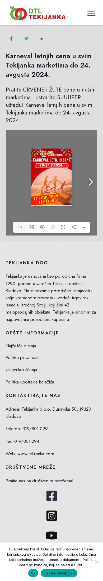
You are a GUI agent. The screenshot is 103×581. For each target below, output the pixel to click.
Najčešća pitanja (21, 346)
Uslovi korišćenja (21, 369)
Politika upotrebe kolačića (30, 382)
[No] (96, 561)
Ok (33, 573)
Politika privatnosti (22, 357)
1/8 (20, 227)
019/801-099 (35, 428)
